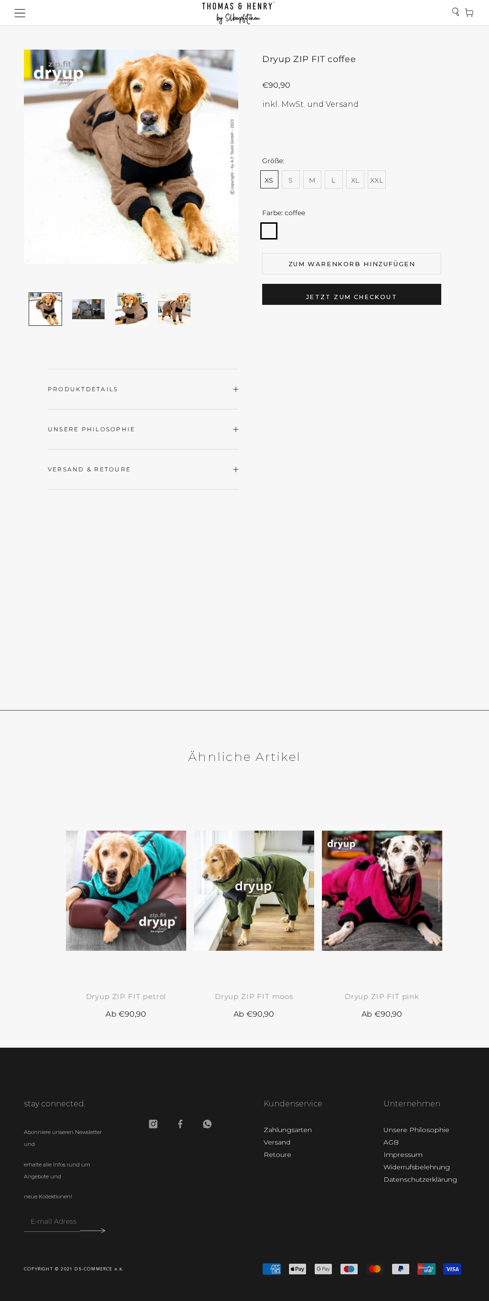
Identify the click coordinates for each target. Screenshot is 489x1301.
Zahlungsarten (288, 1129)
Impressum (403, 1154)
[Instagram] (153, 1125)
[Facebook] (180, 1125)
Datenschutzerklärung (420, 1179)
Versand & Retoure (89, 469)
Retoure (277, 1154)
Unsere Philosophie (91, 429)
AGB (391, 1142)
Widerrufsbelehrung (416, 1167)
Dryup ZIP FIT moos (254, 996)
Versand (277, 1142)
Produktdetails (83, 389)
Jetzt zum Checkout (351, 297)
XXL (376, 180)
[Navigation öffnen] (20, 13)
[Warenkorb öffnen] (469, 13)
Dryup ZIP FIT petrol (126, 996)
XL (355, 180)
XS (269, 180)
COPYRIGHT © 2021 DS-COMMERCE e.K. (74, 1269)
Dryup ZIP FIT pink (382, 996)
